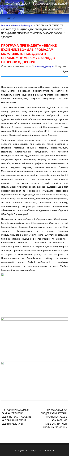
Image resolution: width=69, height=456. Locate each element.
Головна (5, 25)
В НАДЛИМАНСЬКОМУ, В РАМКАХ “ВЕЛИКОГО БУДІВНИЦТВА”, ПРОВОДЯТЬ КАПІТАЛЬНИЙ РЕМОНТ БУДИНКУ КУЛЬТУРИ (17, 417)
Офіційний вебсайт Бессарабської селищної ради (36, 6)
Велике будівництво (22, 25)
